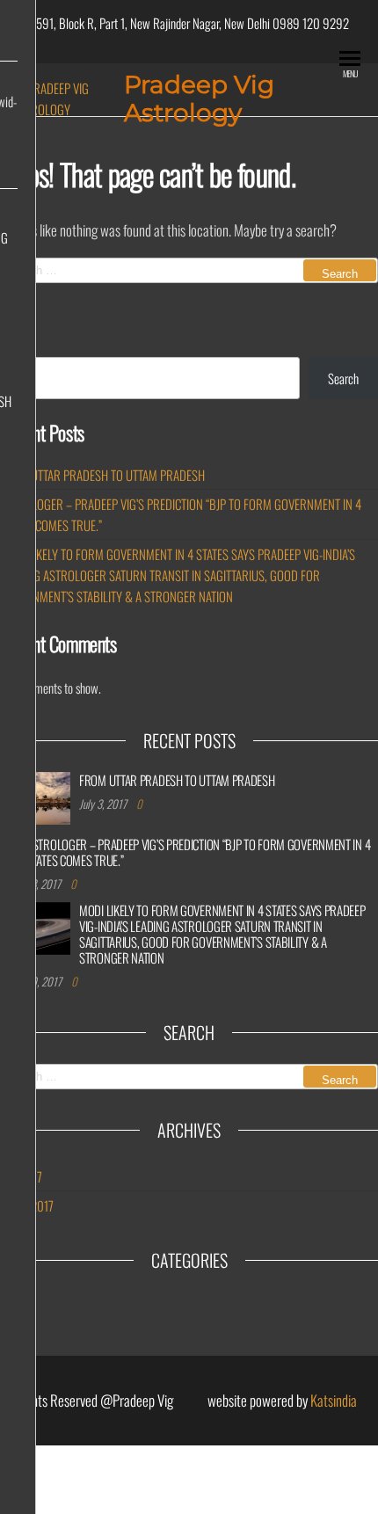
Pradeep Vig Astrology (199, 98)
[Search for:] (189, 270)
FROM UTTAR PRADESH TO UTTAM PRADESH (102, 474)
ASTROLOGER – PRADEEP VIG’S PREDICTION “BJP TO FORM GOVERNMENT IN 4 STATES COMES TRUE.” (198, 852)
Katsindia (333, 1400)
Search (343, 378)
